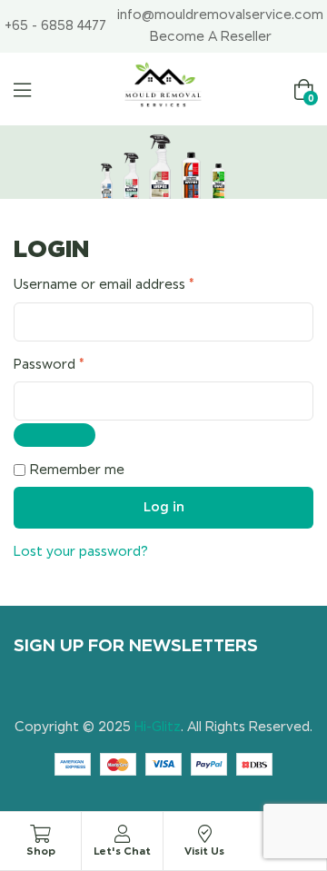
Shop (40, 850)
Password (77, 362)
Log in (164, 507)
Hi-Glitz (157, 726)
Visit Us (204, 850)
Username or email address (132, 283)
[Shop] (41, 834)
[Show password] (54, 435)
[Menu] (22, 90)
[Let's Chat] (123, 834)
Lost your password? (81, 551)
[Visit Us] (204, 834)
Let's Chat (122, 850)
